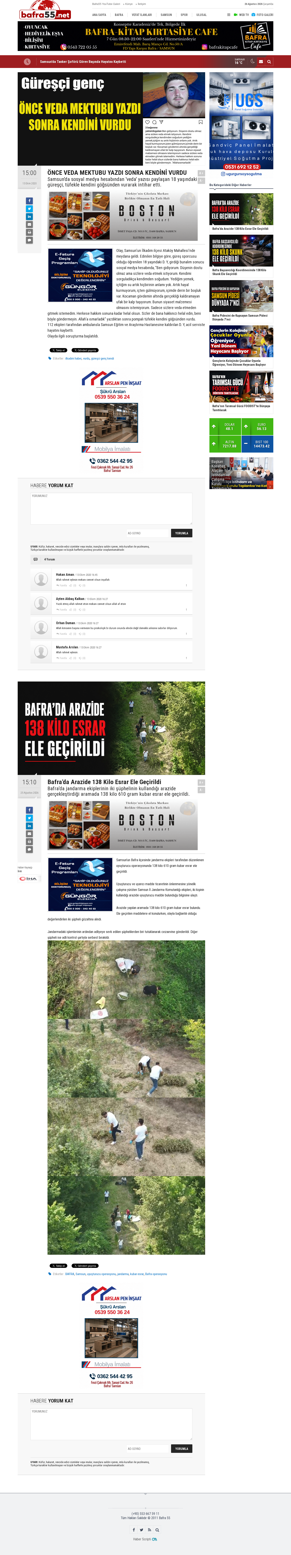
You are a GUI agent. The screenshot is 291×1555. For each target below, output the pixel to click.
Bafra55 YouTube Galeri (106, 4)
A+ (201, 173)
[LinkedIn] (29, 216)
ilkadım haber (73, 358)
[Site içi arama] (269, 61)
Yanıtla (63, 585)
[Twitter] (29, 208)
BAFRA (69, 1274)
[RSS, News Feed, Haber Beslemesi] (149, 1530)
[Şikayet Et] (186, 585)
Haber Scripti (142, 1539)
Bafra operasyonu (156, 1274)
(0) (74, 585)
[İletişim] (261, 61)
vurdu (86, 358)
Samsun (81, 1274)
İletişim (142, 4)
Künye (129, 4)
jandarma (123, 1274)
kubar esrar (137, 1274)
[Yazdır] (29, 232)
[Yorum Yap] (29, 240)
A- (201, 181)
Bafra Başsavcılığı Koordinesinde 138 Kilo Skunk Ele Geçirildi (84, 63)
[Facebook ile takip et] (134, 1530)
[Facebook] (29, 201)
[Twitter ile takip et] (142, 1530)
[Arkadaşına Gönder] (29, 224)
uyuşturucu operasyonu (101, 1274)
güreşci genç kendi (102, 358)
